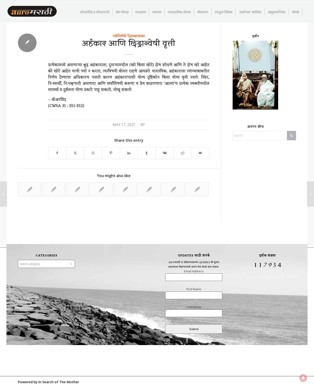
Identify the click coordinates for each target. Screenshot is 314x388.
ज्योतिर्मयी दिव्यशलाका (129, 36)
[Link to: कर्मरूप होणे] (149, 189)
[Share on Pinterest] (111, 153)
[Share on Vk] (165, 153)
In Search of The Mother (58, 382)
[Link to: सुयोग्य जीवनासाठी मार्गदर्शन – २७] (173, 189)
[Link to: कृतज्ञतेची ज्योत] (53, 189)
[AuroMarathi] (32, 11)
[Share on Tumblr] (147, 153)
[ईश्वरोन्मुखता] (3, 194)
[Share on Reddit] (182, 153)
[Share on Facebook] (57, 153)
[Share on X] (75, 153)
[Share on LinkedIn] (129, 153)
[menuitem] (95, 11)
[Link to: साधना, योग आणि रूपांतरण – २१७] (29, 189)
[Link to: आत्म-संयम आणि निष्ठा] (77, 189)
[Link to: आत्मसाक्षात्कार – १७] (101, 189)
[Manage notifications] (303, 378)
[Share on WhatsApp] (93, 153)
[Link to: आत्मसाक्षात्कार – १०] (197, 189)
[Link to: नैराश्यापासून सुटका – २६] (125, 189)
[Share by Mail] (200, 153)
